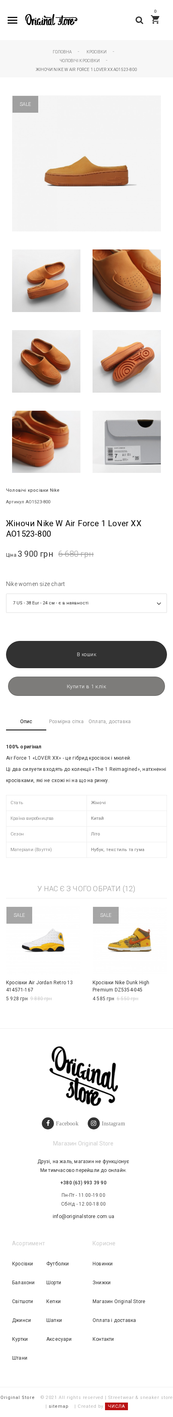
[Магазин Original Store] (51, 20)
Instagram (113, 1123)
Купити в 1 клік (87, 686)
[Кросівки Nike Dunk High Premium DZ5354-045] (130, 940)
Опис (26, 721)
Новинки (103, 1264)
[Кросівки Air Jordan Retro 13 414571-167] (43, 940)
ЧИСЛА (116, 1406)
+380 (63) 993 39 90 (83, 1183)
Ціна (11, 555)
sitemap (59, 1406)
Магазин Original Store (119, 1301)
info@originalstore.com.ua (83, 1216)
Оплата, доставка (110, 721)
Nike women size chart (35, 584)
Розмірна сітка (66, 721)
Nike (55, 490)
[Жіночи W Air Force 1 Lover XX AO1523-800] (46, 280)
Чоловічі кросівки (27, 490)
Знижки (102, 1282)
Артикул (15, 502)
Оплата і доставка (114, 1320)
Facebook (67, 1123)
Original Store (17, 1397)
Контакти (103, 1339)
